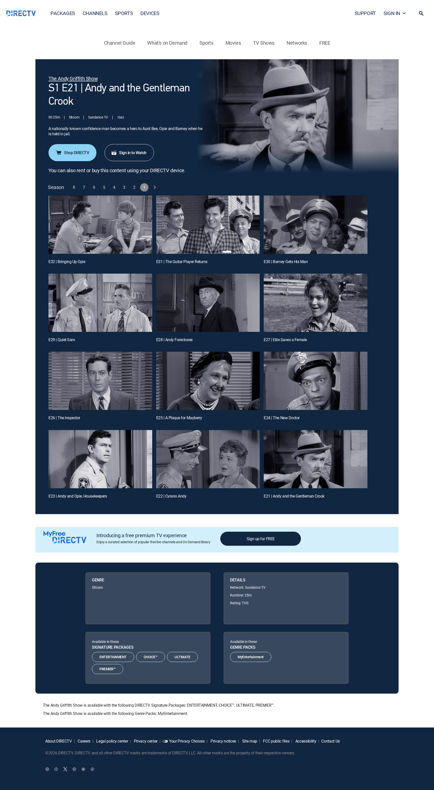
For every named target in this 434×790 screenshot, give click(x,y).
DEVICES (149, 13)
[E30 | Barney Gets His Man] (315, 225)
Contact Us (330, 741)
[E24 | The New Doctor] (315, 381)
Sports (206, 42)
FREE (324, 42)
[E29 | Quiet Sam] (100, 303)
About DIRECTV (58, 741)
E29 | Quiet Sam (61, 339)
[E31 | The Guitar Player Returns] (208, 225)
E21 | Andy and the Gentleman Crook (294, 496)
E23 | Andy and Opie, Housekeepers (77, 496)
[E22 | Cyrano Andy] (208, 459)
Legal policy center (111, 741)
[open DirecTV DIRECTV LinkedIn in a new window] (47, 769)
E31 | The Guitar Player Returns (181, 261)
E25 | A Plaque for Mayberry (179, 417)
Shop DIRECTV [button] (76, 152)
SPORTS (124, 13)
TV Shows (264, 42)
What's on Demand (167, 42)
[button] (421, 13)
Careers (83, 741)
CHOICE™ (151, 656)
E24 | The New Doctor (281, 417)
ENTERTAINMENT (113, 656)
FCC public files (276, 741)
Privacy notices (222, 741)
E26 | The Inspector (64, 417)
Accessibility (305, 741)
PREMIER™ (107, 668)
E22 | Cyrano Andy (171, 496)
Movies (233, 42)
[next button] (154, 187)
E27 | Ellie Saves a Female (285, 339)
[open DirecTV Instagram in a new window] (74, 769)
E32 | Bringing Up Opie (66, 261)
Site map (249, 741)
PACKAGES (62, 13)
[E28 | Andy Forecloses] (208, 303)
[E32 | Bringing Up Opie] (100, 225)
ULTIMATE (182, 656)
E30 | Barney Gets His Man (286, 261)
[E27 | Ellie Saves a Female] (315, 303)
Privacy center (145, 741)
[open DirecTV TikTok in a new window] (92, 769)
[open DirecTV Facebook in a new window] (56, 769)
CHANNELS (95, 13)
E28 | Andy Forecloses (174, 339)
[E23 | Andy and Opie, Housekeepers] (100, 459)
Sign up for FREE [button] (261, 538)
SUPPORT (365, 13)
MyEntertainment (251, 656)
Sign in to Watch (132, 152)
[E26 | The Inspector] (100, 381)
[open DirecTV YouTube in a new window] (83, 769)
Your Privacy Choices (187, 741)
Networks (297, 42)
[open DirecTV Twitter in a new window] (65, 769)
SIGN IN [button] (392, 13)
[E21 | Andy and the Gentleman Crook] (315, 459)
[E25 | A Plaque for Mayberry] (208, 381)
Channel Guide (119, 42)
